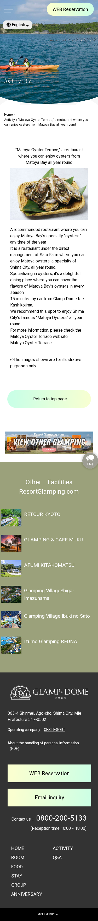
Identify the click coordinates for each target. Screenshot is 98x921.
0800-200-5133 (61, 818)
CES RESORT (54, 730)
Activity (9, 120)
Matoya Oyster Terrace (31, 342)
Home (8, 114)
